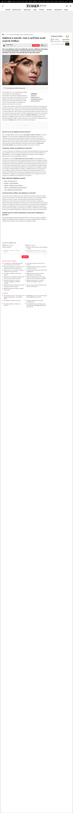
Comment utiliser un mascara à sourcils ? (12, 304)
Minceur (49, 9)
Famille (39, 1)
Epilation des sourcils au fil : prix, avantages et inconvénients (35, 274)
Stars (52, 1)
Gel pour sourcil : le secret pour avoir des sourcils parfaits (36, 285)
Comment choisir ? (35, 97)
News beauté (58, 9)
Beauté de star (16, 9)
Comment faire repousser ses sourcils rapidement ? (37, 270)
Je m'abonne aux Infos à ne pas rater (16, 88)
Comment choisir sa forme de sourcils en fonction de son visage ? (14, 285)
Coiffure (7, 9)
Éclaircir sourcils (31, 254)
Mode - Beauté (55, 39)
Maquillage (27, 9)
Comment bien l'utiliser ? (37, 99)
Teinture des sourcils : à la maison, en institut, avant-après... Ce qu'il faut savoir (14, 297)
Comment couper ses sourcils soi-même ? (36, 264)
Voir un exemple (65, 39)
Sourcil (22, 34)
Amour (30, 1)
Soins (34, 9)
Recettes (18, 1)
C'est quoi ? (33, 95)
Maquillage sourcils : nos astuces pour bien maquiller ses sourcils (37, 296)
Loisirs (56, 1)
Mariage (35, 1)
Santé (43, 1)
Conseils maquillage (14, 34)
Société (48, 1)
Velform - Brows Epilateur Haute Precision (15, 187)
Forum (70, 1)
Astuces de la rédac (56, 41)
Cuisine (13, 1)
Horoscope (61, 1)
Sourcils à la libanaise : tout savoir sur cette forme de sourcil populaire (14, 267)
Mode (5, 1)
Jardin (26, 1)
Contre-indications (35, 100)
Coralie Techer (9, 44)
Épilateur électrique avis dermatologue (37, 247)
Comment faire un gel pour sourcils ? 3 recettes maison (36, 267)
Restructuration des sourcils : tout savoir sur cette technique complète (36, 277)
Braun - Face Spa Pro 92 (10, 181)
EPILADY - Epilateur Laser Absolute (13, 185)
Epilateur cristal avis (9, 250)
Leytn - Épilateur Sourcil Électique (13, 189)
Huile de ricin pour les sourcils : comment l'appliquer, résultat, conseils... (12, 281)
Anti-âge (41, 9)
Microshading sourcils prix (34, 250)
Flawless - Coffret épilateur (11, 183)
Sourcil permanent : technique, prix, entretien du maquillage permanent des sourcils (36, 305)
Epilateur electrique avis (10, 254)
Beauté (9, 1)
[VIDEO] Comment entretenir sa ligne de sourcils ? (14, 289)
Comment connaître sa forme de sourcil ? (12, 274)
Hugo (66, 1)
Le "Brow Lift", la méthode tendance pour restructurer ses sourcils (13, 264)
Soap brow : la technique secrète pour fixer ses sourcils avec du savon (14, 277)
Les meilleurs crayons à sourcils (12, 300)
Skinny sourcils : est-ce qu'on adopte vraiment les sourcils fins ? (13, 270)
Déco (22, 1)
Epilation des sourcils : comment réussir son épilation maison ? (35, 280)
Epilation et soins (29, 34)
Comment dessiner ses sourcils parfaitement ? (35, 301)
